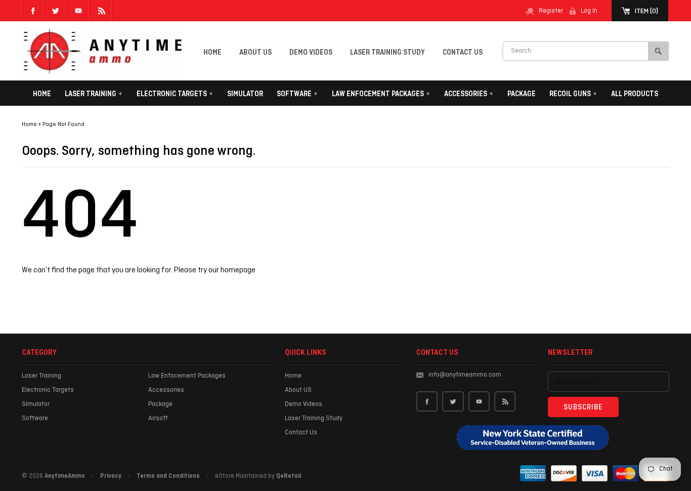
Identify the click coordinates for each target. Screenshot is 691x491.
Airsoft (158, 418)
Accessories (468, 94)
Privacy (110, 476)
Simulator (245, 94)
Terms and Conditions (168, 476)
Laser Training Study (387, 52)
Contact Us (463, 52)
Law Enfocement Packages (381, 94)
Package (521, 94)
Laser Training (93, 94)
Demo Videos (310, 52)
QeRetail (288, 476)
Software (297, 94)
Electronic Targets (175, 94)
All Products (634, 94)
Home (212, 52)
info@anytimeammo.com (464, 375)
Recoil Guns (573, 94)
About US (255, 52)
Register (551, 11)
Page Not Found (63, 124)
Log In (589, 11)
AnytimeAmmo (65, 476)
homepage (238, 270)
